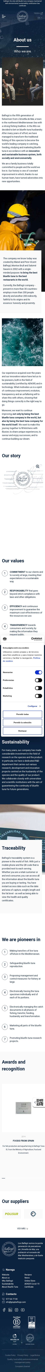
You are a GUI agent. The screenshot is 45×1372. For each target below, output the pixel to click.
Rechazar (22, 731)
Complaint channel (22, 1366)
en (39, 18)
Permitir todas (22, 714)
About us (6, 1278)
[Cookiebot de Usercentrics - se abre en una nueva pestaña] (31, 639)
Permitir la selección (22, 722)
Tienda (37, 13)
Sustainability (8, 1284)
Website (5, 1275)
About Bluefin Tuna (10, 1287)
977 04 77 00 (12, 1299)
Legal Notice (35, 1355)
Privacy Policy (23, 1355)
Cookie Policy (10, 1355)
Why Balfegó (7, 1281)
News (27, 1278)
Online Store (29, 1281)
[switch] (38, 680)
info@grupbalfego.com (16, 1302)
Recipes (28, 1275)
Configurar (32, 706)
